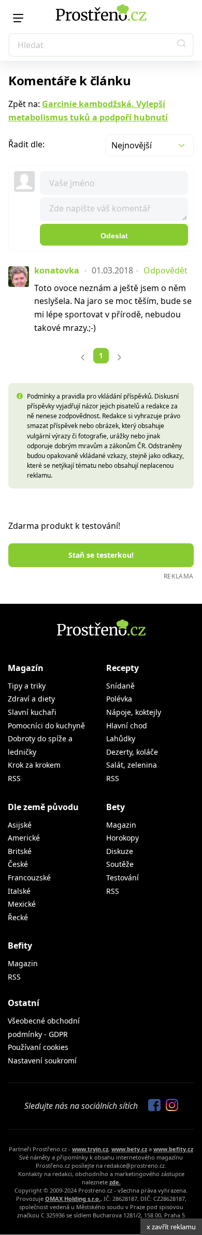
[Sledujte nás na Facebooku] (152, 1105)
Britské (20, 851)
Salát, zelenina (131, 765)
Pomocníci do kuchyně (46, 725)
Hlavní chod (126, 725)
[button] (182, 45)
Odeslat (114, 236)
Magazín (26, 668)
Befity (20, 945)
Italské (19, 891)
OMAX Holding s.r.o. (72, 1198)
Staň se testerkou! (101, 555)
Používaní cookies (38, 1047)
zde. (115, 1182)
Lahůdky (120, 738)
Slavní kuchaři (32, 712)
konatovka (56, 270)
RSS (14, 778)
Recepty (122, 668)
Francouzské (29, 877)
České (18, 864)
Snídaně (120, 686)
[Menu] (18, 18)
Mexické (22, 904)
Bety (115, 807)
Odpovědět (165, 270)
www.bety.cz (129, 1149)
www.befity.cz (173, 1149)
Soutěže (120, 864)
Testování (122, 877)
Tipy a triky (27, 686)
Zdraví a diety (31, 699)
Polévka (119, 699)
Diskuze (119, 851)
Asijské (20, 825)
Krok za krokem (34, 765)
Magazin (121, 825)
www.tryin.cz (90, 1149)
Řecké (18, 917)
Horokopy (122, 838)
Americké (24, 838)
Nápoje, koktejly (133, 712)
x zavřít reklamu (171, 1226)
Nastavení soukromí (42, 1060)
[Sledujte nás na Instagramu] (169, 1105)
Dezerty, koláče (132, 752)
